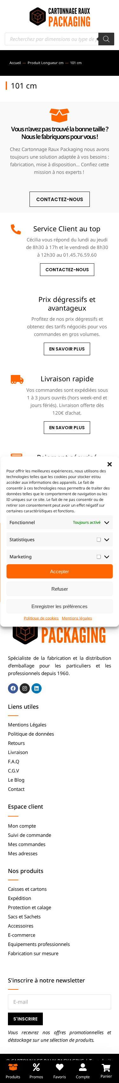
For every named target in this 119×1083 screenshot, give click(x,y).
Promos (36, 1077)
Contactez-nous (67, 269)
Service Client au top (67, 228)
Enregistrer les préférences (59, 606)
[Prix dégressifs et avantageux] (16, 300)
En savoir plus (67, 349)
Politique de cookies (41, 618)
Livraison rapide (67, 378)
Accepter (59, 571)
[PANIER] (106, 1068)
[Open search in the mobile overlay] (59, 39)
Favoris (59, 1077)
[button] (109, 464)
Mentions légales (77, 618)
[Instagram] (25, 688)
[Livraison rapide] (16, 379)
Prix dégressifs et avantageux (67, 303)
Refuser (59, 588)
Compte (83, 1077)
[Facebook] (13, 688)
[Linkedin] (36, 688)
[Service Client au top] (16, 229)
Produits (13, 1077)
